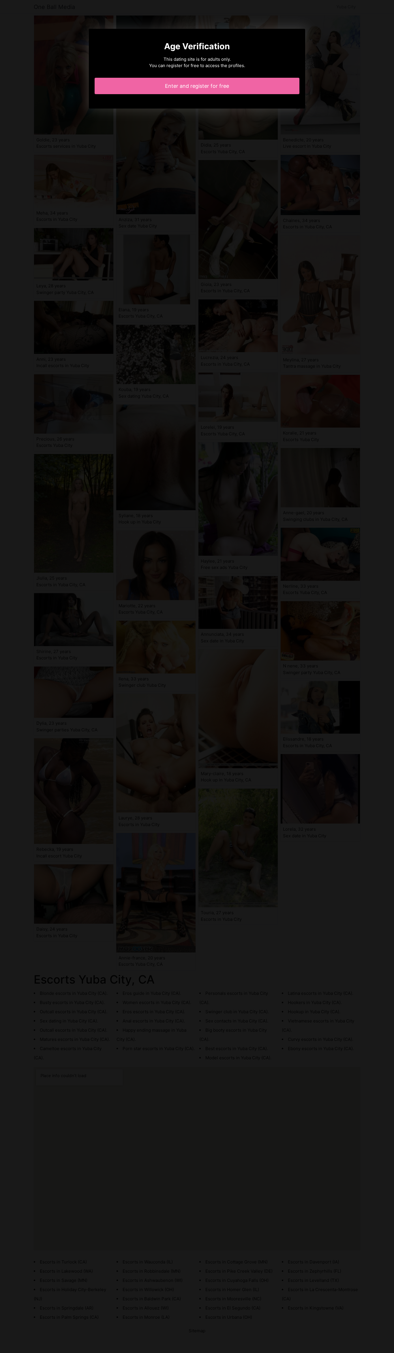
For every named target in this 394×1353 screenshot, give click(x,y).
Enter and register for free (197, 86)
